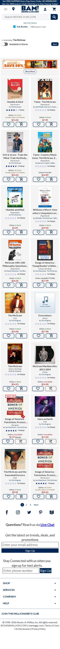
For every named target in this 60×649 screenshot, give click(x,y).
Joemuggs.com (35, 625)
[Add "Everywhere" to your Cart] (51, 335)
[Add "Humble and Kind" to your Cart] (21, 232)
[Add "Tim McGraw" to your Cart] (21, 335)
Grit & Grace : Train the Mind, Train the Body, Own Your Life (15, 156)
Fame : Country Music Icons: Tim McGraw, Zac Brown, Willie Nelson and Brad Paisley (45, 156)
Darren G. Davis (50, 107)
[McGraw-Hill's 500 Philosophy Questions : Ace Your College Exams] (15, 250)
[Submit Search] (54, 17)
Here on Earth (45, 419)
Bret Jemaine (16, 371)
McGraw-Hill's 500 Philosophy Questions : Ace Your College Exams (15, 264)
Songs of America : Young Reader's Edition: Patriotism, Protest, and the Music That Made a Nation (45, 264)
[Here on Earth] (45, 406)
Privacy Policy (38, 628)
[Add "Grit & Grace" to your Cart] (21, 179)
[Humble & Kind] (15, 89)
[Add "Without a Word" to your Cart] (51, 232)
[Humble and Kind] (15, 197)
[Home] (30, 9)
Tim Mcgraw (16, 320)
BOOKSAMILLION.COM (14, 625)
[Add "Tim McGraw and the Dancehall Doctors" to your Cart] (21, 496)
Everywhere (45, 315)
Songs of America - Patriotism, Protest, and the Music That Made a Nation (15, 421)
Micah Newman (12, 271)
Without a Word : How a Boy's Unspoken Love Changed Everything (45, 211)
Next (36, 504)
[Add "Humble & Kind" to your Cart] (21, 124)
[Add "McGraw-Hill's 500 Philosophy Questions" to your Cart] (21, 285)
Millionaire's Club (38, 27)
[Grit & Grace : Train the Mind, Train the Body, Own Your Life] (15, 142)
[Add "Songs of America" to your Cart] (51, 285)
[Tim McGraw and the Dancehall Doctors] (15, 459)
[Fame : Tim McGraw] (45, 89)
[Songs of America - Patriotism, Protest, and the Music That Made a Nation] (45, 459)
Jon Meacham (40, 271)
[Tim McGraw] (15, 303)
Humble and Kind (15, 209)
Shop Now (30, 71)
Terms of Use (51, 625)
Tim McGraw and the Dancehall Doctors (15, 473)
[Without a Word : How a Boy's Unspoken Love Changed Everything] (45, 197)
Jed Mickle (39, 107)
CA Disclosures (22, 628)
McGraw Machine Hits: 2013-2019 (45, 368)
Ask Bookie (22, 26)
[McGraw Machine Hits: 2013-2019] (45, 354)
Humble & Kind (15, 101)
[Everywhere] (45, 303)
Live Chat (47, 525)
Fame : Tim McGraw (45, 101)
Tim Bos (22, 271)
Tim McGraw (16, 107)
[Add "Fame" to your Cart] (51, 124)
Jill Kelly (38, 218)
